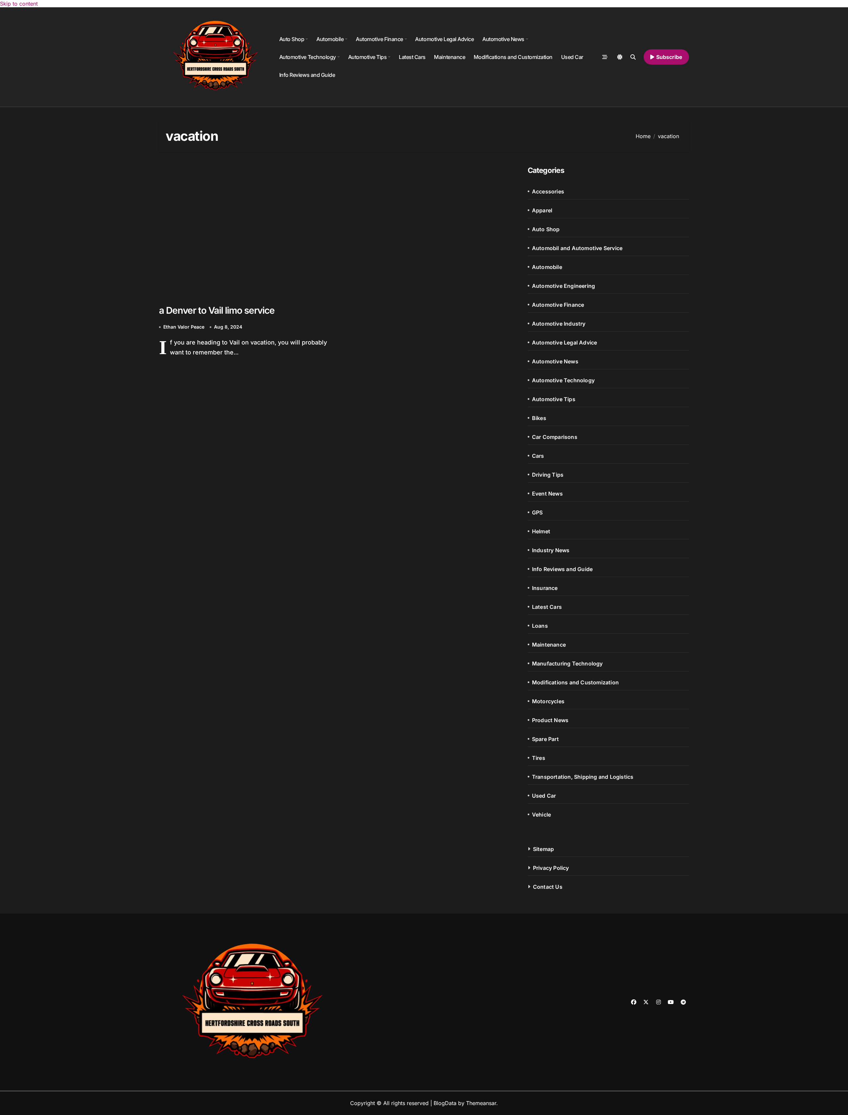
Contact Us (547, 886)
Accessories (548, 191)
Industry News (551, 550)
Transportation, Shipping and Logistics (583, 776)
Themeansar (481, 1103)
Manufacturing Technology (567, 663)
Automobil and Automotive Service (577, 248)
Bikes (539, 418)
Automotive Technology (307, 57)
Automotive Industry (559, 323)
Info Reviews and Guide (307, 75)
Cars (538, 455)
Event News (547, 493)
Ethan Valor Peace (183, 327)
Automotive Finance (379, 39)
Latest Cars (412, 57)
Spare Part (545, 739)
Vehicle (541, 814)
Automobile (330, 39)
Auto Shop (291, 39)
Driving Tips (547, 474)
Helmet (541, 531)
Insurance (545, 588)
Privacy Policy (551, 868)
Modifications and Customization (513, 57)
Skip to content (19, 3)
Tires (538, 758)
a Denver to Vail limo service (217, 310)
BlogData (445, 1103)
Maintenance (449, 57)
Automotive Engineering (563, 286)
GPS (537, 512)
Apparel (542, 210)
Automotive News (503, 39)
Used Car (572, 57)
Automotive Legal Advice (444, 39)
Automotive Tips (367, 57)
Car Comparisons (554, 437)
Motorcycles (548, 701)
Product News (550, 720)
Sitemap (543, 849)
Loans (540, 625)
